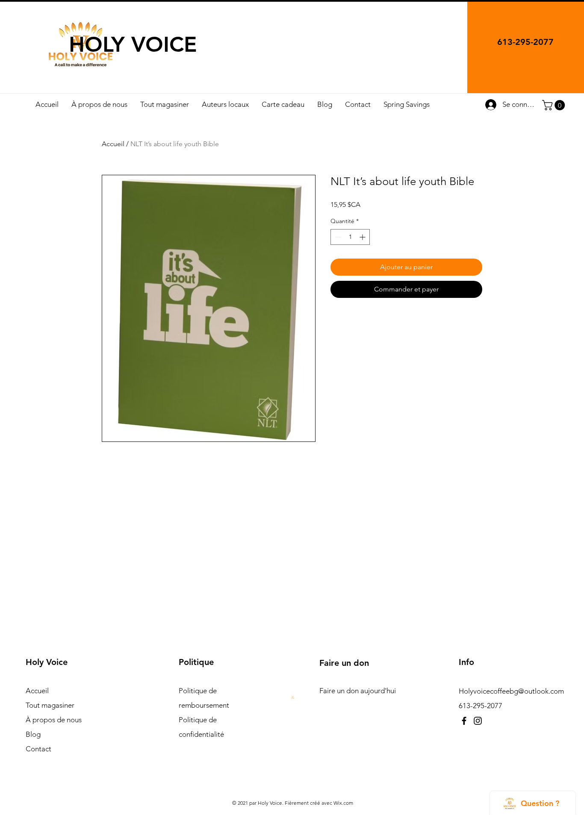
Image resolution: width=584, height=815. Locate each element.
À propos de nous (54, 719)
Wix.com (343, 803)
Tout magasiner (50, 705)
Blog (33, 734)
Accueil (113, 144)
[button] (554, 105)
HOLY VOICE (133, 44)
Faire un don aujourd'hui (357, 690)
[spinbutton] (350, 236)
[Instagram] (477, 720)
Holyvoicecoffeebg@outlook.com (511, 691)
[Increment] (363, 236)
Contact (38, 748)
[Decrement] (337, 236)
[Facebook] (464, 720)
